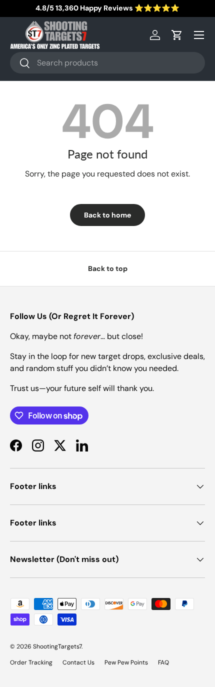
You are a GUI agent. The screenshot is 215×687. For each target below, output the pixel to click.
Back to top (108, 268)
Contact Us (78, 662)
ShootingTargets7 (57, 646)
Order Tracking (31, 662)
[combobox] (107, 63)
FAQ (163, 662)
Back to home (107, 215)
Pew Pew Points (126, 662)
